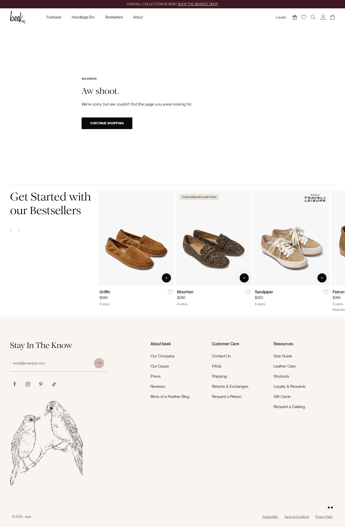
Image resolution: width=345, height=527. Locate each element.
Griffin (105, 292)
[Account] (323, 17)
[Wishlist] (303, 17)
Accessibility (270, 517)
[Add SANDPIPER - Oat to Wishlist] (326, 292)
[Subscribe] (99, 363)
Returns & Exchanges (230, 386)
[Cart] (332, 17)
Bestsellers (114, 17)
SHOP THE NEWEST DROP (198, 4)
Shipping (219, 376)
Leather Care (285, 366)
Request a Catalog (289, 406)
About (138, 17)
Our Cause (160, 366)
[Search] (313, 17)
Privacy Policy (324, 517)
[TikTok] (54, 384)
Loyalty (281, 17)
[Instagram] (27, 384)
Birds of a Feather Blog (170, 396)
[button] (166, 277)
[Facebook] (14, 384)
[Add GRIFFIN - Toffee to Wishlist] (170, 292)
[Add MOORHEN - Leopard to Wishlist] (248, 292)
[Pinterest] (40, 384)
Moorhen (185, 292)
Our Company (163, 356)
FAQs (216, 366)
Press (156, 376)
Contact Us (221, 356)
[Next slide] (19, 230)
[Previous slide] (11, 230)
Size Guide (283, 356)
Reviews (158, 386)
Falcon (338, 292)
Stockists (281, 376)
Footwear (54, 17)
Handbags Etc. (83, 17)
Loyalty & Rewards (290, 386)
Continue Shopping (107, 123)
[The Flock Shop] (294, 17)
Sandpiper (264, 292)
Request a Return (226, 396)
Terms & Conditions (296, 517)
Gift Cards (282, 396)
